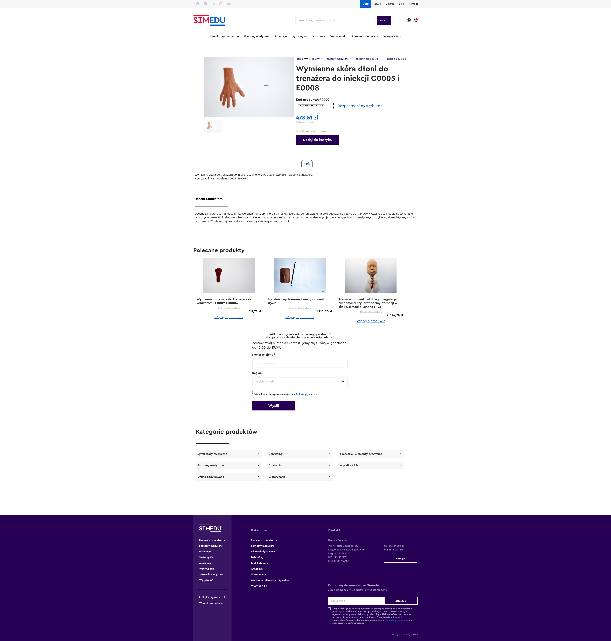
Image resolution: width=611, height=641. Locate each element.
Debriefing (276, 453)
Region (257, 372)
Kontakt (413, 4)
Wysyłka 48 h (392, 36)
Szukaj (383, 20)
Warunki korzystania (211, 603)
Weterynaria (338, 36)
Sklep (366, 4)
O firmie (390, 4)
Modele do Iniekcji (395, 59)
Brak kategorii (259, 563)
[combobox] (300, 381)
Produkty (314, 59)
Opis (307, 163)
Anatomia (319, 36)
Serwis (377, 4)
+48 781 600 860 (393, 549)
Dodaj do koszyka (317, 140)
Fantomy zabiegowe (366, 59)
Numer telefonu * (265, 354)
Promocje (281, 36)
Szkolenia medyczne (365, 36)
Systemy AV (299, 36)
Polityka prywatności (212, 597)
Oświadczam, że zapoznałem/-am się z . (285, 394)
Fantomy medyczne (256, 36)
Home (299, 59)
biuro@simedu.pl (394, 546)
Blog (401, 4)
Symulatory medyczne (224, 36)
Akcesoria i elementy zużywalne (361, 453)
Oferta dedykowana (210, 476)
